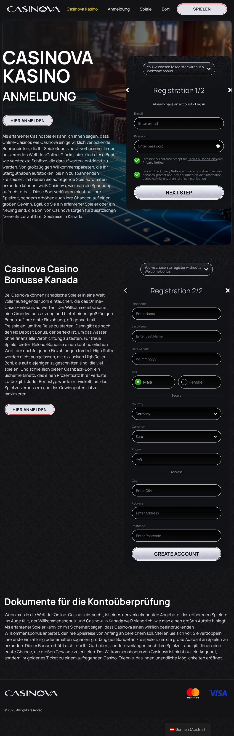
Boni (166, 9)
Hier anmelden (28, 120)
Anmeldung (119, 9)
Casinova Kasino (82, 9)
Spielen (202, 9)
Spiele (146, 9)
